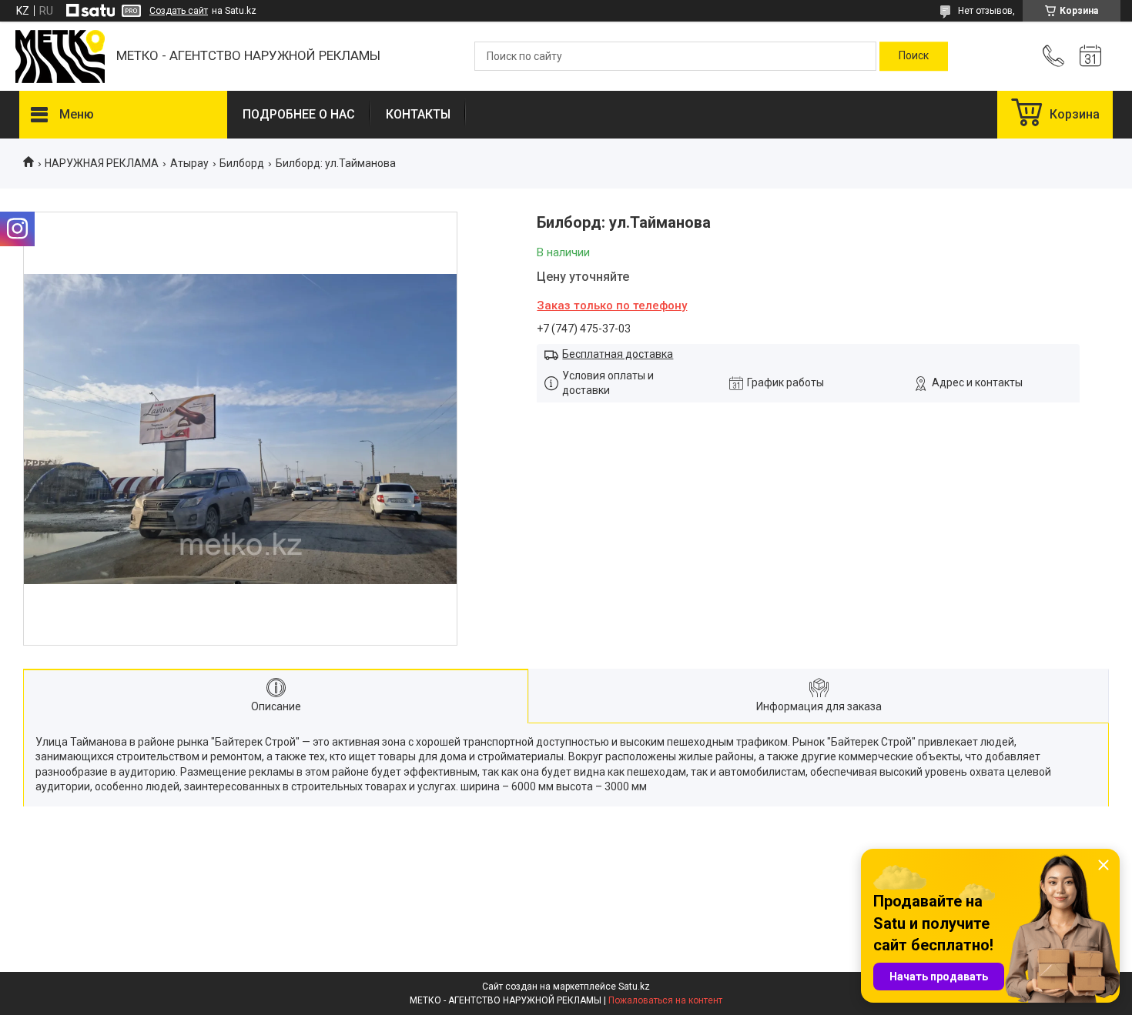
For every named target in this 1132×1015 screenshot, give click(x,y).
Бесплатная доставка (617, 354)
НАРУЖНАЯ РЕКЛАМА (102, 163)
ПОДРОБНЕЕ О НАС (299, 114)
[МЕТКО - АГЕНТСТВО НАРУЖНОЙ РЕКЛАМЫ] (60, 56)
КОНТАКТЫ (418, 114)
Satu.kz (634, 986)
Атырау (189, 163)
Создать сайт (178, 10)
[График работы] (1090, 56)
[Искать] (913, 56)
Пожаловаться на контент (665, 1000)
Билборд (241, 163)
